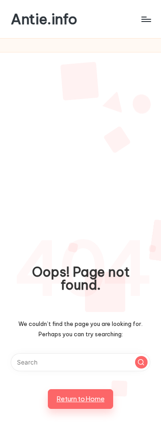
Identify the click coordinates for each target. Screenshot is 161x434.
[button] (141, 362)
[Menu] (145, 19)
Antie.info (44, 19)
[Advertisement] (80, 137)
